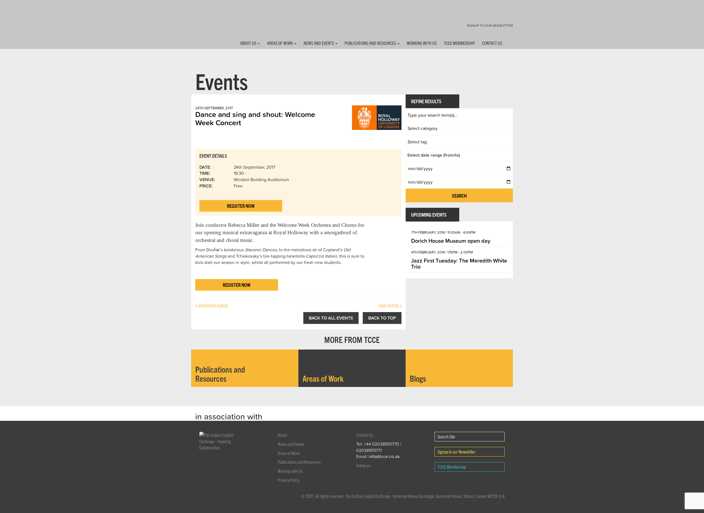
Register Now (241, 206)
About (282, 435)
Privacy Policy (288, 480)
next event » (390, 305)
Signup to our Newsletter (490, 25)
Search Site (446, 436)
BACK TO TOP (382, 318)
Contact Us (492, 43)
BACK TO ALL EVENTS (331, 318)
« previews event (211, 305)
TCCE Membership (459, 43)
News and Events (319, 43)
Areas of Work (280, 43)
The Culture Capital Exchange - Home (208, 22)
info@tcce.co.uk (384, 456)
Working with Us (422, 43)
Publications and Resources (371, 43)
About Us (248, 43)
